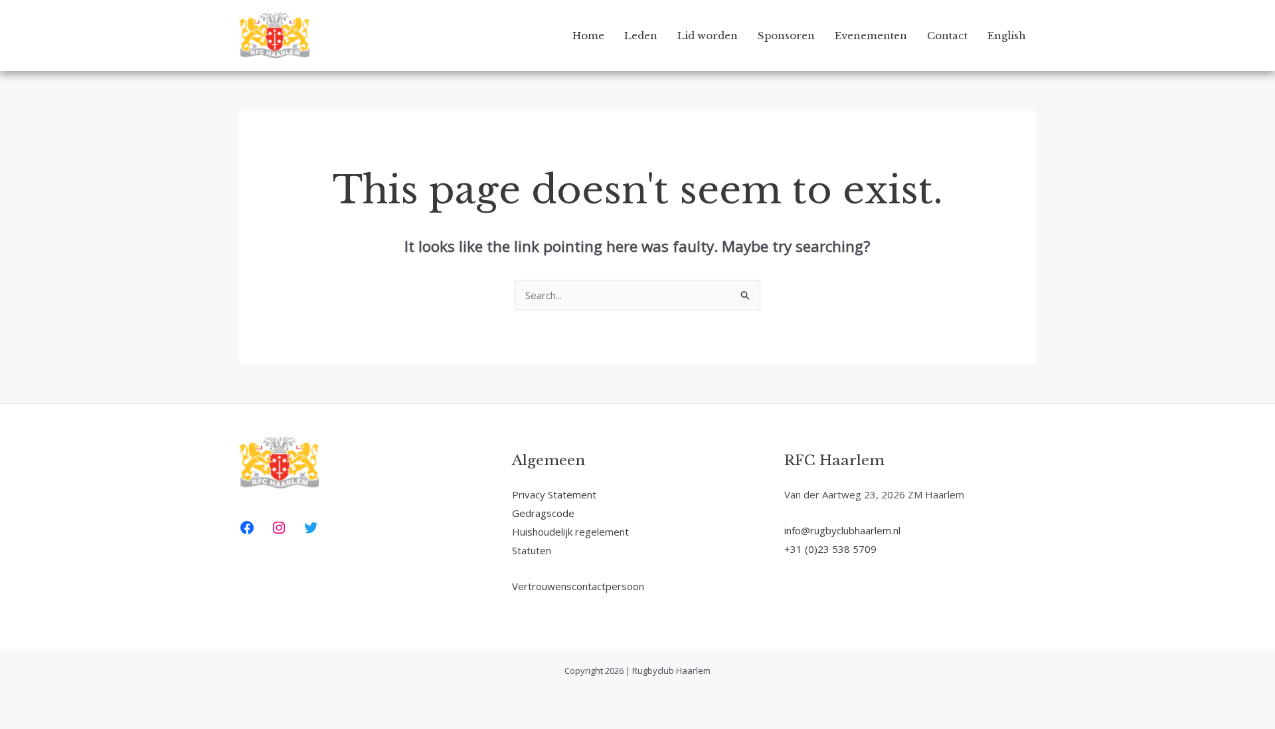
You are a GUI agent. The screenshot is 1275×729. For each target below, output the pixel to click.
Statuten (531, 550)
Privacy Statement (554, 494)
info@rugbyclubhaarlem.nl (842, 530)
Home (588, 35)
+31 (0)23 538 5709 (830, 549)
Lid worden (707, 35)
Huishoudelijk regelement (570, 531)
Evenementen (871, 35)
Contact (947, 35)
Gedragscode (543, 513)
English (1006, 35)
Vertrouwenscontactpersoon (578, 586)
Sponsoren (786, 35)
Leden (640, 35)
